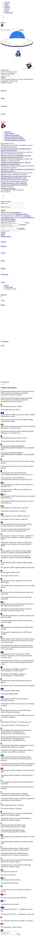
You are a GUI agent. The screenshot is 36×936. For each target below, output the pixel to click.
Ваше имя (4, 223)
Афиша (7, 6)
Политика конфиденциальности (15, 140)
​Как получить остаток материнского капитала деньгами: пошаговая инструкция (16, 156)
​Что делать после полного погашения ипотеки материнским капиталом (16, 149)
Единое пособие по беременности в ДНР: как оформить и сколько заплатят (16, 163)
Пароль (3, 207)
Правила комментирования (13, 137)
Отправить (21, 229)
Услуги (7, 9)
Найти (21, 30)
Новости (7, 7)
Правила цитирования (12, 135)
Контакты (8, 132)
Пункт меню (9, 287)
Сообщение (22, 225)
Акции (7, 11)
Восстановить (16, 212)
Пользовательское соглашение (14, 138)
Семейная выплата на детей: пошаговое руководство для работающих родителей (14, 184)
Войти (3, 22)
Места (7, 4)
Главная (7, 2)
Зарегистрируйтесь (21, 214)
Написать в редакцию (8, 188)
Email (2, 203)
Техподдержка (9, 133)
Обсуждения (9, 12)
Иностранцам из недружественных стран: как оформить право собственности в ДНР (16, 177)
